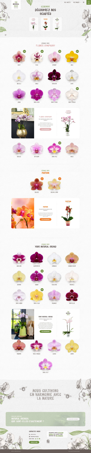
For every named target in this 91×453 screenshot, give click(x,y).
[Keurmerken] (48, 441)
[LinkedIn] (35, 438)
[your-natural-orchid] (57, 24)
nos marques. (59, 436)
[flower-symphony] (33, 24)
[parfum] (45, 24)
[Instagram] (37, 438)
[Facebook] (39, 438)
